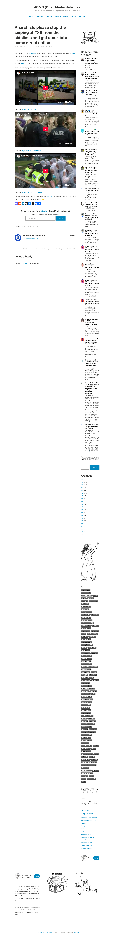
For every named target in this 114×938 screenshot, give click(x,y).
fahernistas (85, 650)
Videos (65, 16)
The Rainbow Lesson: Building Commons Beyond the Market (92, 341)
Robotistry (88, 360)
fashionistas (86, 664)
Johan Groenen (90, 246)
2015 (82, 510)
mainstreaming (88, 694)
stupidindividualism (89, 762)
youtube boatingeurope (87, 840)
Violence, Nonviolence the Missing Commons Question (92, 249)
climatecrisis (86, 625)
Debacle (87, 149)
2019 (82, 498)
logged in (25, 263)
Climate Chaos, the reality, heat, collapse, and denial (92, 217)
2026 (82, 479)
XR (37, 226)
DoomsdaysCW (90, 214)
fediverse (86, 669)
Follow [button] (96, 858)
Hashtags (57, 16)
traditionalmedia (87, 773)
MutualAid (85, 707)
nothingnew (86, 726)
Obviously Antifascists (92, 319)
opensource (86, 737)
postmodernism (87, 754)
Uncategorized (30, 46)
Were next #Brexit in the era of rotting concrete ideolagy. (33, 249)
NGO (85, 721)
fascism (94, 653)
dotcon (92, 636)
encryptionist (86, 642)
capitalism (85, 614)
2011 (82, 521)
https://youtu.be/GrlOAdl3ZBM (32, 192)
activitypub (86, 595)
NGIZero (91, 718)
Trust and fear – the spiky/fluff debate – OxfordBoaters (91, 206)
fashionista (86, 661)
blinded (90, 598)
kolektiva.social (85, 808)
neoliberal (86, 713)
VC (83, 778)
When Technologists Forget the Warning (92, 426)
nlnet (84, 724)
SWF (84, 765)
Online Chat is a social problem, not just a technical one (92, 133)
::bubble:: (88, 91)
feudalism (85, 672)
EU (84, 647)
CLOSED (95, 625)
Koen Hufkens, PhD (91, 203)
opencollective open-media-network (88, 814)
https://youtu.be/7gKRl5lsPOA (31, 109)
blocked (85, 603)
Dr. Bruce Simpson (91, 188)
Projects (73, 16)
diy (84, 636)
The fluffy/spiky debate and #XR (65, 249)
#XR (73, 53)
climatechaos (87, 623)
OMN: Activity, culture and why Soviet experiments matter (92, 62)
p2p (96, 745)
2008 (82, 529)
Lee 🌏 (87, 110)
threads (95, 770)
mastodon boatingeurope (87, 837)
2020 (82, 496)
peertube (85, 748)
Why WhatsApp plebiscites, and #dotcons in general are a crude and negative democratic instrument (92, 388)
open (84, 732)
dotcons (33, 226)
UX (91, 776)
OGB (85, 729)
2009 (82, 526)
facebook (83, 823)
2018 (82, 501)
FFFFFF (94, 672)
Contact (82, 16)
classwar (95, 614)
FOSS (93, 675)
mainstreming (86, 696)
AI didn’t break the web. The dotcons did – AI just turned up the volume (91, 363)
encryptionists (87, 644)
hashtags (85, 683)
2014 (82, 512)
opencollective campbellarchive (89, 817)
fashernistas (86, 658)
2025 (82, 482)
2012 (82, 518)
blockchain (93, 601)
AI (95, 595)
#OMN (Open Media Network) (57, 7)
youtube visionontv (86, 834)
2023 (82, 487)
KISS (85, 691)
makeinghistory (87, 699)
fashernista (86, 655)
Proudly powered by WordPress (43, 932)
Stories (49, 16)
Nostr (82, 829)
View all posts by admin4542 (30, 238)
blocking (86, 606)
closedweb (86, 628)
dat (83, 633)
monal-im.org (89, 130)
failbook (85, 653)
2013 (82, 515)
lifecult (93, 691)
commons (85, 631)
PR (96, 754)
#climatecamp (32, 53)
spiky (94, 759)
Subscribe (61, 218)
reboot (85, 756)
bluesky (85, 609)
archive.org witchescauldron (88, 820)
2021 (82, 493)
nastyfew (86, 710)
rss (92, 756)
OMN (93, 729)
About (31, 16)
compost (95, 631)
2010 (82, 523)
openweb (86, 740)
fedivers (94, 666)
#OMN (44, 211)
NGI (84, 718)
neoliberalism (87, 715)
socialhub (85, 759)
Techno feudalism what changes (92, 191)
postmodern (86, 751)
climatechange (87, 620)
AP (83, 598)
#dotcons (49, 196)
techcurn (85, 767)
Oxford (85, 743)
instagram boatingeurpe (87, 842)
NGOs (92, 721)
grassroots (86, 680)
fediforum (85, 666)
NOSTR (92, 724)
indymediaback (88, 688)
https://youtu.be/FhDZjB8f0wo (31, 151)
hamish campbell (90, 58)
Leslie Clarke (89, 383)
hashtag (95, 680)
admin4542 (19, 46)
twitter (84, 776)
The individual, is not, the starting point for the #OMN (91, 112)
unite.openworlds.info (86, 848)
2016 (82, 507)
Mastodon (86, 705)
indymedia (86, 685)
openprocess (86, 734)
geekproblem (87, 677)
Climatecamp (25, 226)
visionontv (91, 778)
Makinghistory (86, 702)
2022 (82, 490)
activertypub (86, 592)
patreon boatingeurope (87, 845)
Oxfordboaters (86, 745)
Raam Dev (76, 932)
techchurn (92, 765)
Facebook (92, 647)
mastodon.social (85, 810)
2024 (82, 485)
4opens (86, 590)
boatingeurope (86, 612)
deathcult (92, 633)
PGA (93, 748)
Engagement (40, 16)
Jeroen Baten (89, 264)
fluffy (84, 675)
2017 (82, 504)
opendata (92, 732)
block (84, 601)
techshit (86, 770)
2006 (82, 532)
